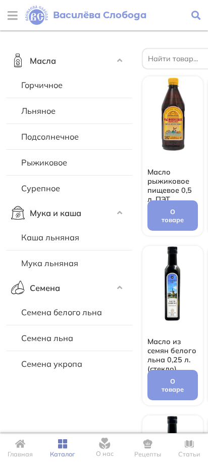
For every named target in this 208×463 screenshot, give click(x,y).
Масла (43, 61)
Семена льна (47, 338)
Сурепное (40, 188)
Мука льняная (49, 263)
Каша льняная (50, 237)
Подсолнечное (50, 137)
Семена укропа (51, 364)
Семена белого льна (61, 312)
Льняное (38, 111)
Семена (45, 288)
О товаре (173, 215)
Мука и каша (55, 213)
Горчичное (42, 85)
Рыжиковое (44, 162)
